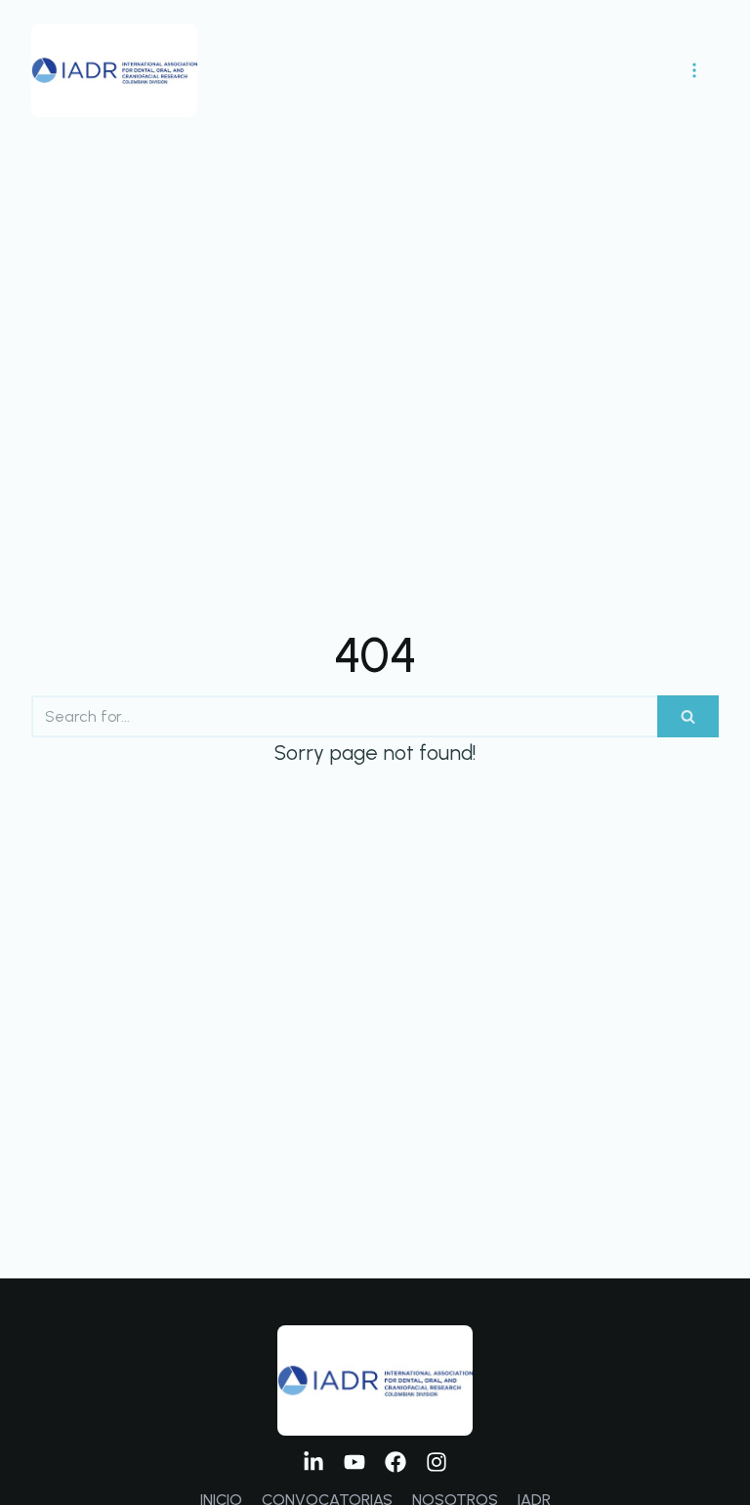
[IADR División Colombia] (114, 70)
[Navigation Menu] (694, 70)
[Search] (688, 716)
